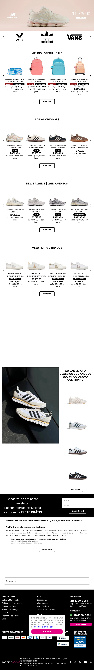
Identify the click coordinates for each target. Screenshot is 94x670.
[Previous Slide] (4, 128)
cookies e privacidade (44, 627)
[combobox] (47, 13)
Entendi (47, 631)
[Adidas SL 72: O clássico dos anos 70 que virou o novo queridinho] (30, 496)
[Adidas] (47, 133)
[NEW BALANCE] (47, 121)
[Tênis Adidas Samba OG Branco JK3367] (78, 536)
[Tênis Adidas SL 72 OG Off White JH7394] (78, 486)
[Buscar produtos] (88, 13)
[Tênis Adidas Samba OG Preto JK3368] (78, 561)
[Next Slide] (90, 128)
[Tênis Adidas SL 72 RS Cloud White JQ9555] (78, 511)
